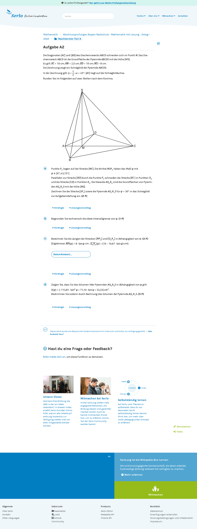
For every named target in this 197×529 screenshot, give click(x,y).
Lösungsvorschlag (80, 207)
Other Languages (10, 518)
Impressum (156, 521)
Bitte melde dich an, (54, 356)
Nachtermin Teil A (69, 38)
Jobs (57, 514)
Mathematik (50, 34)
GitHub (57, 518)
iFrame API (106, 518)
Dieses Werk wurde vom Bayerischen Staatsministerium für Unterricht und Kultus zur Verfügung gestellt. (97, 331)
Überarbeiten (184, 426)
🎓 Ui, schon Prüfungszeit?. (98, 2)
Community (58, 521)
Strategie (58, 207)
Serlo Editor (107, 511)
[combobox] (88, 16)
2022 (46, 38)
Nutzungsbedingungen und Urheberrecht (171, 518)
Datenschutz (156, 511)
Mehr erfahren (133, 474)
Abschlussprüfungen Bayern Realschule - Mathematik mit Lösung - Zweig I (106, 34)
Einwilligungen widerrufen (163, 514)
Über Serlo (7, 511)
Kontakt (6, 514)
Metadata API (107, 514)
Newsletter (59, 511)
